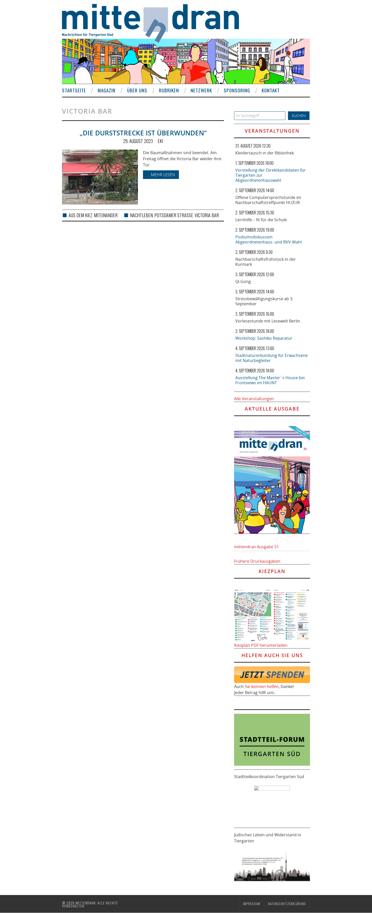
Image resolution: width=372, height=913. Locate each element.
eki (160, 141)
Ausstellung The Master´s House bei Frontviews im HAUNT (270, 380)
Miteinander (106, 215)
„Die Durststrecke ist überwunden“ (143, 133)
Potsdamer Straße (173, 215)
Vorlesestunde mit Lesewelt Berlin (267, 321)
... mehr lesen (161, 174)
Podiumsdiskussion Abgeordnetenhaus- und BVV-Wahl (268, 239)
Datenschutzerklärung (287, 903)
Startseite (74, 90)
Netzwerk (201, 90)
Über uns (137, 90)
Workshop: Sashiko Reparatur (263, 338)
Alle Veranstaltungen (254, 398)
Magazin (106, 90)
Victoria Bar (207, 215)
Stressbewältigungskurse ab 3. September (264, 301)
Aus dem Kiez (80, 215)
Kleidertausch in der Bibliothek (264, 153)
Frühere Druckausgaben (257, 561)
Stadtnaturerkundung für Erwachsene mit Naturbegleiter (271, 358)
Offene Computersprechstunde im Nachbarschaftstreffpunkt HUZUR (268, 200)
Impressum (251, 903)
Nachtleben (141, 215)
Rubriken (169, 90)
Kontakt (271, 90)
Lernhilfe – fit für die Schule (261, 219)
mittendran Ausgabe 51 (256, 547)
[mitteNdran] (155, 22)
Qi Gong (243, 281)
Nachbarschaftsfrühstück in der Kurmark (265, 261)
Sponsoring (237, 90)
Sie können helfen (262, 686)
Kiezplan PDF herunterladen (260, 645)
